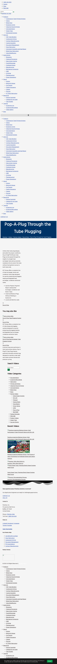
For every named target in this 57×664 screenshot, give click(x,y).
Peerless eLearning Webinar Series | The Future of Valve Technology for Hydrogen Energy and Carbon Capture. (21, 457)
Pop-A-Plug (6, 305)
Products (5, 119)
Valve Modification (11, 155)
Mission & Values (10, 185)
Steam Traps (9, 133)
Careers (8, 191)
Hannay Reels (16, 402)
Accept (49, 661)
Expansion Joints (10, 127)
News (11, 392)
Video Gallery (9, 212)
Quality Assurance (11, 189)
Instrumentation (10, 131)
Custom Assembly (11, 145)
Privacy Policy (23, 564)
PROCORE (12, 416)
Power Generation (11, 179)
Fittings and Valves (15, 384)
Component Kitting (11, 141)
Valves (8, 123)
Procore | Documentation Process (17, 480)
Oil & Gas (8, 175)
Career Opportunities (7, 529)
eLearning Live (10, 208)
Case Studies (9, 204)
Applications (6, 157)
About (5, 181)
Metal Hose (9, 125)
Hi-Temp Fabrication (11, 195)
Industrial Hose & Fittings (13, 129)
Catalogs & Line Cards (11, 202)
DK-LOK (15, 398)
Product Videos (14, 418)
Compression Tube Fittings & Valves (15, 121)
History (8, 183)
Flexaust (15, 400)
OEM (7, 173)
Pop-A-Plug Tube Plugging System (12, 318)
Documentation (14, 378)
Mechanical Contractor (12, 171)
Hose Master (16, 404)
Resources (6, 197)
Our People (9, 187)
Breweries (9, 159)
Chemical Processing (11, 161)
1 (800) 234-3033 (12, 516)
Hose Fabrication (10, 149)
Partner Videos (14, 394)
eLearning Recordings (12, 210)
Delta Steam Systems (18, 396)
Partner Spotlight (11, 200)
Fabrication (13, 382)
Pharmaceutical (10, 177)
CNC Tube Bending (11, 139)
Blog (4, 214)
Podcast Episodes (15, 414)
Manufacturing (10, 169)
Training (5, 206)
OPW (14, 408)
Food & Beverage (10, 165)
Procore (8, 193)
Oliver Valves (16, 406)
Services (5, 137)
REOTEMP (15, 412)
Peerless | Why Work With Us (15, 464)
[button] (4, 217)
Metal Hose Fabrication (12, 153)
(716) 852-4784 (11, 514)
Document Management (12, 147)
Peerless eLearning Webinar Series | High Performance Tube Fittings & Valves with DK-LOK (21, 438)
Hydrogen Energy (10, 167)
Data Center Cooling (11, 163)
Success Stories (14, 422)
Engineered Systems (11, 135)
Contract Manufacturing (12, 143)
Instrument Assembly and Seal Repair (16, 151)
